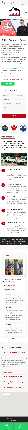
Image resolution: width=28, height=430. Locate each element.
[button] (26, 12)
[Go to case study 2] (14, 338)
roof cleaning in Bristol (17, 79)
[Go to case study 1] (13, 338)
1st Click (15, 420)
